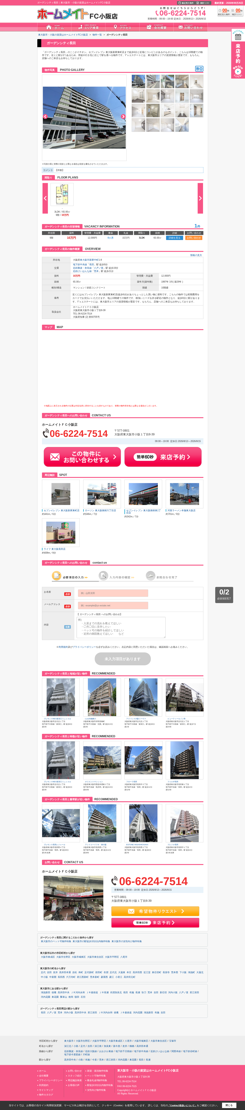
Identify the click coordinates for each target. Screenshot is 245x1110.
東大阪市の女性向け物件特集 (127, 941)
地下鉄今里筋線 (72, 1054)
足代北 (113, 972)
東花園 (55, 997)
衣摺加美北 (116, 992)
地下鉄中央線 (80, 264)
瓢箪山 (63, 997)
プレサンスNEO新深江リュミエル (57, 719)
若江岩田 (194, 992)
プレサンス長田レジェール (54, 845)
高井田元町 (129, 977)
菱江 (111, 977)
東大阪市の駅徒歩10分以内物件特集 (91, 941)
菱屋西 (104, 977)
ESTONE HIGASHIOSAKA (137, 845)
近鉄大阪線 (91, 1051)
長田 (91, 264)
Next (123, 116)
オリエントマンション (94, 782)
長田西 (61, 977)
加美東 (107, 1046)
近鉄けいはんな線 (82, 271)
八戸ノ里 (98, 268)
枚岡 (71, 997)
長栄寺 (166, 972)
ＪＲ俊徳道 (92, 992)
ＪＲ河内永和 (78, 992)
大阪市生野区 (63, 957)
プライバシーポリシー (84, 647)
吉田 (49, 972)
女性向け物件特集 (96, 1090)
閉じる (229, 1105)
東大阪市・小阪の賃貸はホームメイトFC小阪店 (148, 1070)
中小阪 (44, 977)
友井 (55, 972)
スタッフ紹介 (75, 1075)
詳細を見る (174, 237)
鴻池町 (191, 972)
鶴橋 (131, 1046)
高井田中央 (63, 992)
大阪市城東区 (79, 957)
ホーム (42, 1070)
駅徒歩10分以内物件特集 (100, 1085)
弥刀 (144, 992)
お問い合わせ (194, 237)
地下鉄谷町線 (190, 1051)
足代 (43, 972)
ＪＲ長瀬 (104, 992)
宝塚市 (172, 1041)
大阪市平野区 (112, 957)
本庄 (129, 972)
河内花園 (45, 997)
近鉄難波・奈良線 (82, 268)
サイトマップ (46, 1090)
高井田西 (137, 972)
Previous (45, 116)
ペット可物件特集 (96, 1075)
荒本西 (174, 972)
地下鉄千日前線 (124, 1051)
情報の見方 (196, 255)
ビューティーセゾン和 (176, 719)
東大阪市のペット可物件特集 (56, 941)
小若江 (118, 977)
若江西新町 (83, 977)
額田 (77, 997)
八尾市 (123, 957)
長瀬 (137, 992)
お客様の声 (73, 1085)
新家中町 (94, 259)
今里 (94, 1059)
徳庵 (54, 992)
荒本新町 (94, 977)
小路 (76, 1046)
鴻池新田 (45, 992)
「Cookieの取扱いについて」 (182, 1105)
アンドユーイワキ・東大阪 (96, 845)
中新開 (52, 977)
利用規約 (63, 647)
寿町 (80, 972)
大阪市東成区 (48, 957)
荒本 (96, 271)
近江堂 (146, 972)
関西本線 (176, 1051)
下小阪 (183, 972)
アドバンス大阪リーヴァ (136, 719)
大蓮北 (199, 972)
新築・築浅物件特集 (97, 1070)
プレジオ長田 (173, 845)
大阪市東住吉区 (95, 957)
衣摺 (106, 972)
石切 (83, 997)
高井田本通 (65, 972)
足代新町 (89, 972)
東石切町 (156, 972)
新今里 (116, 1046)
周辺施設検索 (75, 1080)
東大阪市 (84, 259)
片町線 (86, 1054)
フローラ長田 (131, 782)
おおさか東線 (106, 1051)
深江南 (98, 1046)
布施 (131, 992)
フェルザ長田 (173, 782)
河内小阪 (173, 992)
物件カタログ (46, 1094)
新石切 (163, 992)
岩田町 (98, 972)
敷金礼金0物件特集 (97, 1080)
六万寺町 (71, 977)
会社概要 (43, 1075)
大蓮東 (121, 972)
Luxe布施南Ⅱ (90, 719)
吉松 (74, 972)
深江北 (67, 1046)
